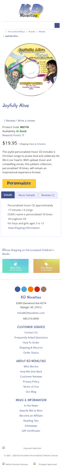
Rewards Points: (13, 135)
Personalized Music (16, 31)
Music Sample (26, 195)
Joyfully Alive (11, 36)
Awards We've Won (31, 410)
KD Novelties (31, 297)
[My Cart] (4, 26)
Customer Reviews (31, 376)
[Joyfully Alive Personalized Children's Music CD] (31, 69)
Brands (32, 31)
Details (8, 195)
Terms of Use (31, 386)
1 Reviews (10, 120)
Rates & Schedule (37, 144)
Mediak (42, 31)
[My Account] (12, 26)
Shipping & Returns (31, 347)
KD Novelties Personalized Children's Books (37, 455)
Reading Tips (31, 420)
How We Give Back (31, 371)
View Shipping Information (24, 228)
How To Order (31, 342)
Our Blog (31, 391)
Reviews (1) (48, 195)
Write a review (26, 120)
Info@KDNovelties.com (31, 313)
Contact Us (31, 332)
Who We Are (31, 366)
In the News (31, 405)
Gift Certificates (31, 430)
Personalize (19, 184)
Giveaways (31, 425)
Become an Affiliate (31, 415)
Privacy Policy (31, 381)
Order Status (31, 352)
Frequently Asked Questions (31, 337)
